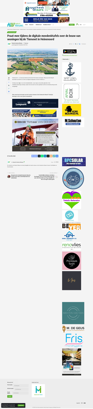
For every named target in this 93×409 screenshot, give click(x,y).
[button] (21, 405)
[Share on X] (76, 44)
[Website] (54, 162)
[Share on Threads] (48, 156)
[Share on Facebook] (74, 44)
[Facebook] (56, 162)
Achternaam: (10, 388)
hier (20, 83)
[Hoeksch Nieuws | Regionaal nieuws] (15, 25)
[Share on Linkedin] (45, 156)
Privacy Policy (5, 406)
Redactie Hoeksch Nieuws (17, 43)
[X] (83, 403)
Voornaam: (10, 384)
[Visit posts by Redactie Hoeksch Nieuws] (8, 162)
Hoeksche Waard (11, 32)
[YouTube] (85, 403)
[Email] (51, 156)
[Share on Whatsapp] (42, 156)
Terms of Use (12, 406)
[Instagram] (57, 162)
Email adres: (8, 392)
